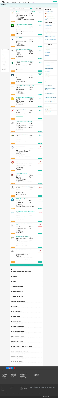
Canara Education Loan (22, 375)
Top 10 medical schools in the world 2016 (49, 93)
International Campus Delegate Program (23, 387)
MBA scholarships (4, 376)
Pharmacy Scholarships (47, 71)
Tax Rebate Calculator (36, 374)
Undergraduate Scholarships (5, 377)
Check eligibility (40, 21)
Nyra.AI (33, 2)
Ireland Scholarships (13, 376)
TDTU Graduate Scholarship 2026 (20, 109)
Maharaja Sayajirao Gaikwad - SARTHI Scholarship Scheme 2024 (25, 97)
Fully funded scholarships (48, 109)
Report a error (21, 389)
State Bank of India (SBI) (50, 11)
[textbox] (4, 55)
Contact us (2, 390)
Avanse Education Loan (22, 374)
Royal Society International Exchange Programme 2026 (23, 49)
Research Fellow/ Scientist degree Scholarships (50, 39)
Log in (52, 1)
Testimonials (2, 388)
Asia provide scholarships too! (48, 85)
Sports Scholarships (4, 373)
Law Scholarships (47, 74)
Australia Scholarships (13, 374)
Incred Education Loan (22, 376)
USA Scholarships (47, 46)
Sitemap (11, 388)
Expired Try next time (40, 146)
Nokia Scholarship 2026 (19, 37)
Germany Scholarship (13, 373)
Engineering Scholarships (4, 374)
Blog (1, 387)
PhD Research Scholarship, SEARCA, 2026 (22, 134)
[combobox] (5, 52)
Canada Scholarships (47, 52)
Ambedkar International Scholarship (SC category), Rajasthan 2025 (25, 186)
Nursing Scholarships (47, 65)
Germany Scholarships (47, 49)
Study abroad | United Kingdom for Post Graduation (50, 97)
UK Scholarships (47, 47)
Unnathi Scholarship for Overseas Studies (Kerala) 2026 (24, 121)
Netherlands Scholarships (48, 58)
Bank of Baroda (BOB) (49, 13)
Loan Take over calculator (37, 373)
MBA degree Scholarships (48, 28)
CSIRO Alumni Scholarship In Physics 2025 (22, 198)
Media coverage (12, 387)
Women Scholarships (47, 106)
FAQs (1, 389)
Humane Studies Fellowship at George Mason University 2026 (24, 61)
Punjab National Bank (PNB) (50, 16)
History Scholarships (47, 76)
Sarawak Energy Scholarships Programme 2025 (22, 236)
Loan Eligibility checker (36, 375)
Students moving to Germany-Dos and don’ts (50, 101)
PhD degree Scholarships (48, 33)
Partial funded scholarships (48, 111)
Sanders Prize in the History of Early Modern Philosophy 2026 (25, 85)
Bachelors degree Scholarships (48, 25)
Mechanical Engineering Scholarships (49, 68)
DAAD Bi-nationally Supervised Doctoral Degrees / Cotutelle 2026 (25, 11)
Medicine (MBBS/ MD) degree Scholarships (50, 31)
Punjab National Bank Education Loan (24, 377)
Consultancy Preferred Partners (23, 388)
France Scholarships (47, 55)
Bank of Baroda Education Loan (23, 373)
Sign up (55, 1)
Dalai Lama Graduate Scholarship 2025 (21, 173)
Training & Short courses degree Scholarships (50, 36)
